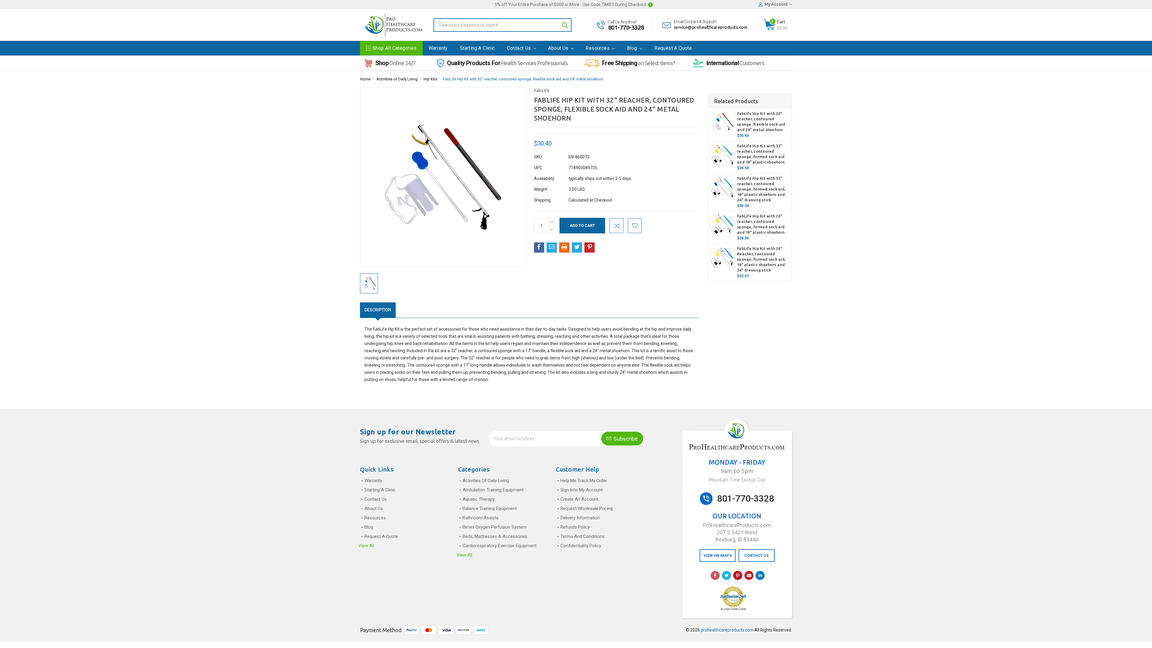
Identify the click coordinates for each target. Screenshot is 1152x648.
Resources (598, 48)
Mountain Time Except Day (737, 479)
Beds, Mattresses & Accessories (495, 536)
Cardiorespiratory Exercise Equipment (499, 545)
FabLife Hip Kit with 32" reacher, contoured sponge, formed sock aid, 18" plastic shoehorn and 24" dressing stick (761, 189)
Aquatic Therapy (479, 499)
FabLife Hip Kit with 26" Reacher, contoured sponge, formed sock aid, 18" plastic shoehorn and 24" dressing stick (761, 259)
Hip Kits (430, 79)
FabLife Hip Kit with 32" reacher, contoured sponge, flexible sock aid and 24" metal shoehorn (523, 79)
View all (366, 545)
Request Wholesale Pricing (586, 508)
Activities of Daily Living (397, 79)
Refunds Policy (575, 527)
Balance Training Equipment (490, 508)
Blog (632, 48)
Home (365, 79)
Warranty (438, 48)
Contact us (519, 48)
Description (377, 310)
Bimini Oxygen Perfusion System (494, 527)
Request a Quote (673, 48)
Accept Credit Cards (733, 609)
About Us (559, 48)
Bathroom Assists (481, 517)
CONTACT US (756, 555)
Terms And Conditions (582, 536)
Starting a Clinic (477, 48)
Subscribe (625, 439)
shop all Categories (395, 48)
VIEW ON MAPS (718, 555)
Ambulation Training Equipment (493, 490)
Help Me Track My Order (583, 480)
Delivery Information (580, 517)
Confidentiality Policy (580, 545)
